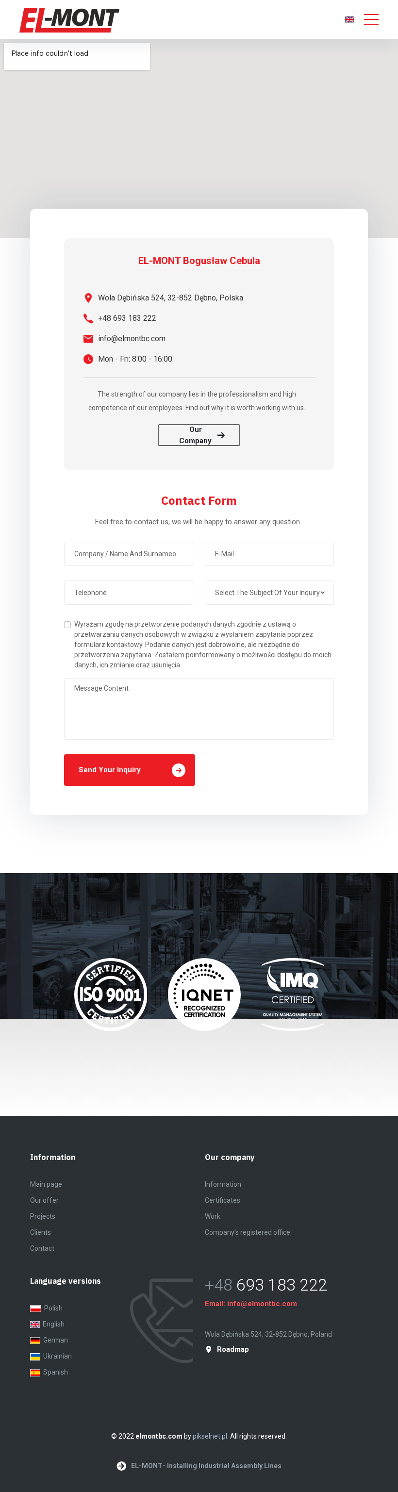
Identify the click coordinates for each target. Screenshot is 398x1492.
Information (223, 1184)
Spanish (54, 1372)
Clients (40, 1232)
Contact (42, 1248)
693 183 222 (281, 1284)
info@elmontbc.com (132, 338)
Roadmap (233, 1349)
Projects (42, 1216)
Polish (52, 1308)
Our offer (44, 1200)
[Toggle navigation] (371, 19)
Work (212, 1216)
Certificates (222, 1200)
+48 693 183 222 (127, 318)
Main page (46, 1184)
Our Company (195, 435)
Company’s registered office (247, 1232)
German (54, 1340)
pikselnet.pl (210, 1436)
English (52, 1324)
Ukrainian (56, 1356)
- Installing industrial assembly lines (206, 1466)
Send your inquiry (110, 769)
